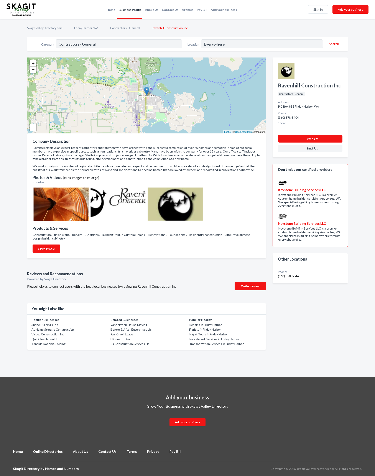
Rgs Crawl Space (121, 334)
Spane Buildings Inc (44, 325)
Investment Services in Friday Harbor (214, 339)
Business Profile (130, 9)
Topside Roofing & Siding (48, 344)
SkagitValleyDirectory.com (44, 28)
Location (193, 44)
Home (111, 9)
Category (47, 44)
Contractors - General (125, 28)
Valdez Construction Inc (47, 334)
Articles (187, 9)
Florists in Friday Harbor (205, 329)
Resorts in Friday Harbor (205, 325)
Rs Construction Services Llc (129, 344)
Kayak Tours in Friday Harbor (208, 334)
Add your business (224, 9)
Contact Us (170, 9)
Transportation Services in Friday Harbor (216, 344)
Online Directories (48, 451)
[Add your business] (187, 417)
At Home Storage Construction (52, 329)
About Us (151, 9)
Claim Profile (46, 249)
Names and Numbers (62, 468)
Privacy (153, 451)
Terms (132, 451)
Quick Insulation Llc (44, 339)
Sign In (318, 9)
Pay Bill (202, 9)
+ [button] (33, 63)
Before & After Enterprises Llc (130, 329)
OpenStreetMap (243, 131)
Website (313, 139)
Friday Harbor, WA (86, 28)
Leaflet (227, 131)
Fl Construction (121, 339)
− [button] (33, 69)
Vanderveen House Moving (128, 325)
